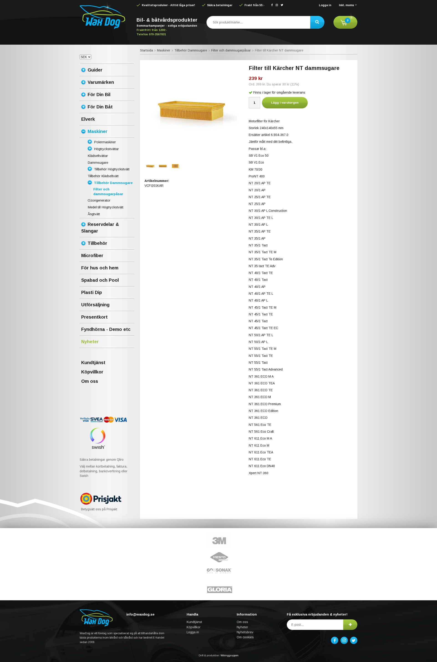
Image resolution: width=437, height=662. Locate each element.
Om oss (89, 381)
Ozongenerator (99, 200)
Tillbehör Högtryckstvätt (112, 169)
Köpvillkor (92, 371)
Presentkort (94, 316)
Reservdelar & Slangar (100, 227)
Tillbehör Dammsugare (113, 183)
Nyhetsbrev (245, 632)
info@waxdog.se (140, 614)
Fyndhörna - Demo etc (105, 329)
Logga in (325, 5)
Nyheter (90, 341)
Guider (95, 69)
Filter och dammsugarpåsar (108, 191)
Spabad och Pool (100, 280)
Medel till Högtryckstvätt (105, 207)
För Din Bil (99, 94)
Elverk (88, 119)
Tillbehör (97, 243)
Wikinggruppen (230, 655)
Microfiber (92, 255)
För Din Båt (100, 106)
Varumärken (101, 82)
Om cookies (245, 637)
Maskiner (97, 131)
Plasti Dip (91, 292)
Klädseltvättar (98, 156)
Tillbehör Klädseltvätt (103, 176)
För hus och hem (99, 267)
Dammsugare (98, 162)
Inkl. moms (346, 5)
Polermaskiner (105, 142)
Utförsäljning (95, 304)
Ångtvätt (94, 214)
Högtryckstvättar (106, 149)
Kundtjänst (93, 362)
